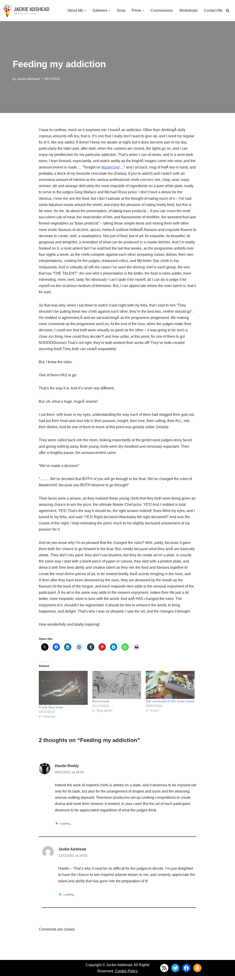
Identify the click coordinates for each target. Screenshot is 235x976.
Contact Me (213, 10)
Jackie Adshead (28, 79)
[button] (85, 10)
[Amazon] (197, 968)
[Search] (227, 10)
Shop (121, 10)
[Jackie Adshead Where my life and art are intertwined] (26, 10)
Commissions (162, 10)
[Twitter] (175, 968)
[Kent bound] (116, 685)
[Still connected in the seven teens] (170, 685)
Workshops (188, 10)
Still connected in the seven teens (170, 701)
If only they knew (51, 707)
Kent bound (100, 701)
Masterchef (110, 167)
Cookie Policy (126, 971)
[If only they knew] (63, 688)
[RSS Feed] (164, 968)
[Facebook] (186, 968)
